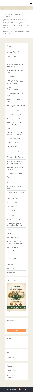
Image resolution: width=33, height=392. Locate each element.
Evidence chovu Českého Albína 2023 (14, 215)
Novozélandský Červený (14, 251)
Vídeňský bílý (10, 76)
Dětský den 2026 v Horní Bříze (16, 57)
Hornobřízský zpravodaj (14, 220)
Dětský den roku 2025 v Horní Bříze (15, 100)
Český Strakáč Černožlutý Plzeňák (14, 260)
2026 (18, 343)
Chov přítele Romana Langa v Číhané (15, 193)
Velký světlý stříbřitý (12, 142)
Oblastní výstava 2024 (13, 119)
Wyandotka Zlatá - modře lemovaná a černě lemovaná (15, 242)
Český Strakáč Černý (12, 198)
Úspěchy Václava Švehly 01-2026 (15, 71)
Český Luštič (10, 255)
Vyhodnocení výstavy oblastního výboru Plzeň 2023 (15, 156)
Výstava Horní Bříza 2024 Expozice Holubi (14, 123)
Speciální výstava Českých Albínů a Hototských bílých (14, 88)
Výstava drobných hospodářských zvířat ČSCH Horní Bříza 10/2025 (15, 82)
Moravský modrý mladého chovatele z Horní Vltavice (14, 133)
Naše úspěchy (11, 272)
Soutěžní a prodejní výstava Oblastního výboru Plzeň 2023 (15, 162)
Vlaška (8, 229)
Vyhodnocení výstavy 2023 (14, 173)
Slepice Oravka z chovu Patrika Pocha (16, 178)
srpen (14, 343)
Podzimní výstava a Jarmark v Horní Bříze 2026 (15, 52)
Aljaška (9, 233)
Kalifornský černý (12, 202)
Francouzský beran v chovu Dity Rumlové (15, 65)
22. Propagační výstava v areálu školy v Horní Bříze (14, 224)
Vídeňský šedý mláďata (13, 138)
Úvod (2, 8)
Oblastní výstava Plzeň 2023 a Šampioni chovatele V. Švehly (15, 151)
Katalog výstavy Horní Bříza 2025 (15, 94)
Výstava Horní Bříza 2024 (14, 128)
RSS (25, 389)
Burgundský (10, 206)
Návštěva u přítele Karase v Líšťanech (14, 187)
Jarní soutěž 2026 (12, 61)
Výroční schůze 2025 (13, 111)
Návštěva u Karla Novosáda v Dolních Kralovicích (15, 168)
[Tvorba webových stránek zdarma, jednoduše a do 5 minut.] (20, 389)
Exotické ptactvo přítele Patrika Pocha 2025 (16, 106)
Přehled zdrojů (11, 357)
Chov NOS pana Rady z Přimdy (16, 115)
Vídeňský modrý (11, 210)
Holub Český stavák (12, 247)
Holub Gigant (10, 268)
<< (9, 343)
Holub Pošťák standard (13, 237)
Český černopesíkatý (13, 146)
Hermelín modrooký (13, 183)
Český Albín (10, 264)
